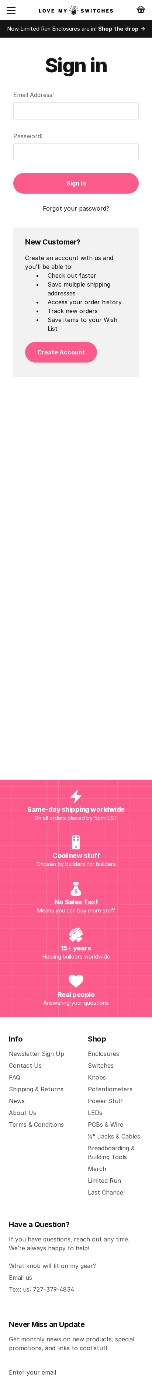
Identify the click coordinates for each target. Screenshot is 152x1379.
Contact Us (25, 1065)
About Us (22, 1112)
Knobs (97, 1077)
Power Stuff (105, 1101)
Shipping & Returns (36, 1089)
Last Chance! (106, 1192)
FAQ (14, 1077)
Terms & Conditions (36, 1124)
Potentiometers (110, 1089)
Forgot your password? (76, 208)
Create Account (61, 352)
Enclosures (103, 1053)
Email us (20, 1277)
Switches (101, 1065)
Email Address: (33, 94)
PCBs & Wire (105, 1124)
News (17, 1101)
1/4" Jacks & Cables (114, 1136)
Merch (97, 1168)
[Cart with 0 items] (141, 9)
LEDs (95, 1112)
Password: (27, 136)
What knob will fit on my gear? (52, 1265)
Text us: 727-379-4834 (41, 1289)
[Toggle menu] (17, 10)
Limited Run (104, 1180)
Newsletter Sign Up (36, 1053)
